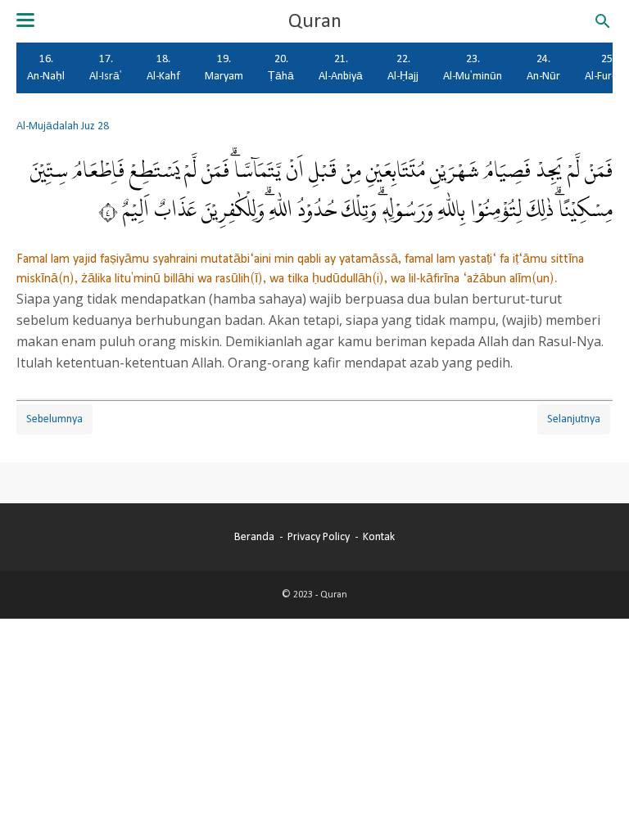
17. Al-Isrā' (105, 67)
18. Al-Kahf (163, 67)
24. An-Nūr (543, 67)
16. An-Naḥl (46, 67)
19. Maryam (224, 67)
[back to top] (596, 800)
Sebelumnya (54, 419)
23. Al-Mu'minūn (472, 67)
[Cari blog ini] (603, 21)
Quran (315, 21)
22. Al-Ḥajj (403, 67)
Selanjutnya (573, 419)
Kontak (379, 537)
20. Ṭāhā (281, 67)
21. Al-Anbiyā (341, 67)
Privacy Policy (318, 537)
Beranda (254, 537)
